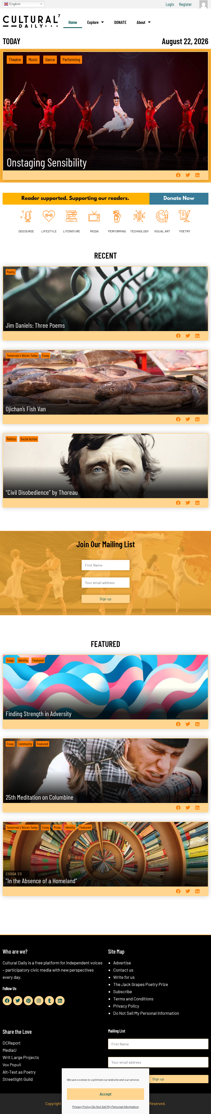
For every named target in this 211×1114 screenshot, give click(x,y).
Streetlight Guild (18, 1079)
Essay (45, 355)
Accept (106, 1094)
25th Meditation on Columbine (39, 797)
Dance (50, 59)
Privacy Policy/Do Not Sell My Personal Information (105, 1106)
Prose (57, 827)
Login (170, 4)
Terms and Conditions (133, 998)
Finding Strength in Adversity (39, 713)
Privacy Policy (126, 1005)
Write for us (124, 977)
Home (72, 22)
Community (25, 744)
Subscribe (122, 991)
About (141, 22)
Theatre (15, 59)
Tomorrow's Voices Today (22, 355)
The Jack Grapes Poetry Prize (140, 984)
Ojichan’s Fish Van (26, 409)
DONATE (120, 22)
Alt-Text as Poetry (19, 1071)
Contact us (123, 969)
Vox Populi (12, 1064)
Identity (23, 660)
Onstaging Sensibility (47, 162)
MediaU (9, 1050)
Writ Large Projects (21, 1057)
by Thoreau (42, 492)
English (14, 4)
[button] (178, 175)
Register (185, 4)
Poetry (11, 272)
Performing (71, 59)
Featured (38, 660)
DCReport (12, 1042)
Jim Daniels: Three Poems (35, 325)
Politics (11, 439)
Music (33, 59)
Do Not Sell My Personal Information (146, 1013)
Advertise (122, 962)
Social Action (29, 439)
